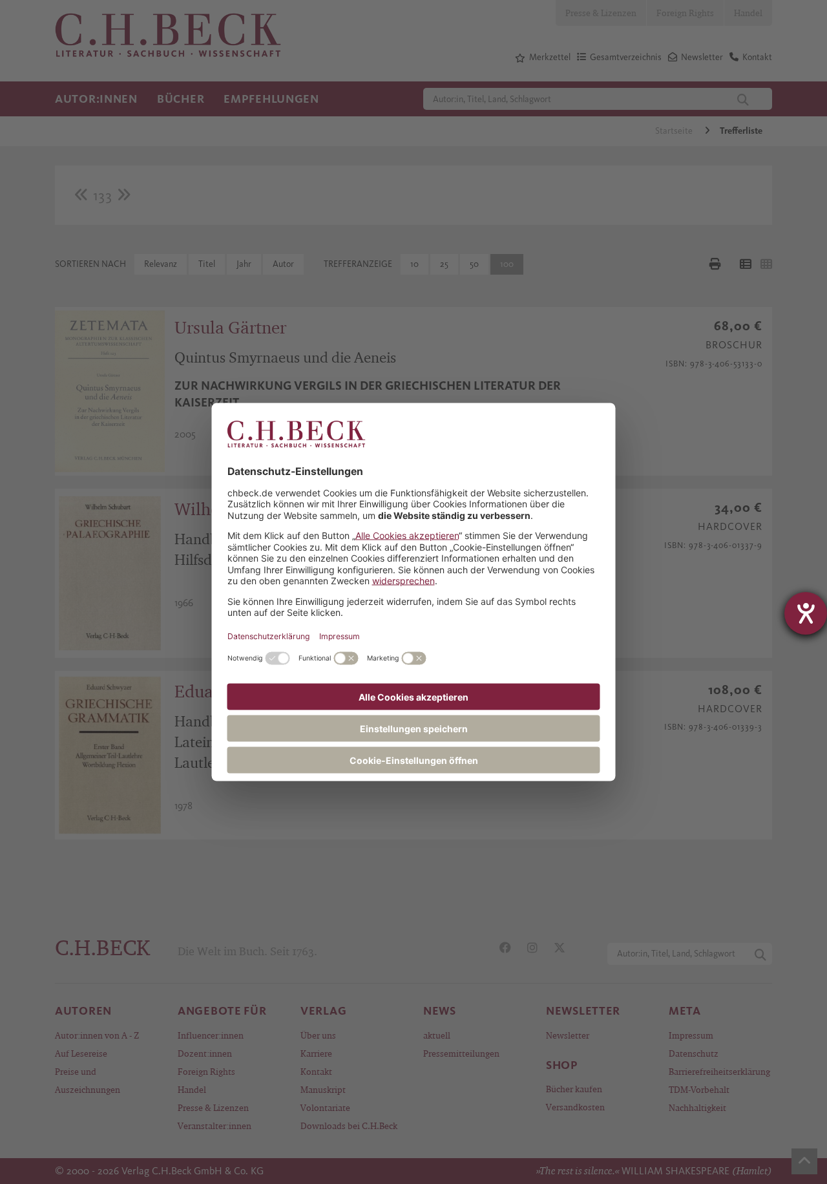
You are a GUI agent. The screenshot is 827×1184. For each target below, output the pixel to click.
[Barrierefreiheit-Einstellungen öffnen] (805, 613)
